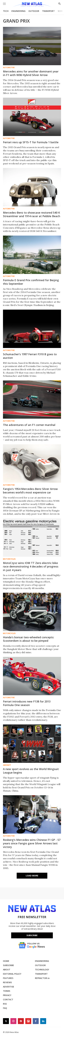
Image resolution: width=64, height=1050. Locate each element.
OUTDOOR (33, 11)
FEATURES (8, 978)
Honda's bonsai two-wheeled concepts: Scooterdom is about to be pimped (28, 639)
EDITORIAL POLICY (12, 973)
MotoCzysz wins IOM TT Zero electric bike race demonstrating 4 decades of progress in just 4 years (30, 566)
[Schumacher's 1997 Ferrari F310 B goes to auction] (32, 329)
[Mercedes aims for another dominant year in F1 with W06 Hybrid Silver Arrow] (32, 46)
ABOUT (6, 969)
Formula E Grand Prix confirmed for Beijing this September (31, 281)
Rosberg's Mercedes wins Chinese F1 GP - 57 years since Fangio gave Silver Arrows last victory (31, 843)
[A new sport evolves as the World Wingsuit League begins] (32, 743)
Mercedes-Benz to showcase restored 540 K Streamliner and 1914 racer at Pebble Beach (31, 214)
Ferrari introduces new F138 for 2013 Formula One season (26, 703)
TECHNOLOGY (42, 969)
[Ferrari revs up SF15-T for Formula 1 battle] (32, 117)
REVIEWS (7, 982)
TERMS (6, 991)
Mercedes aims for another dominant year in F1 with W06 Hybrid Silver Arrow (30, 73)
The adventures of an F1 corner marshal (29, 425)
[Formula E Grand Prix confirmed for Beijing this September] (32, 255)
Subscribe (32, 935)
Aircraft (7, 765)
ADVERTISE (8, 986)
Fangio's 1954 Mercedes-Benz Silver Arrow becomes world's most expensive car (30, 490)
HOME (6, 961)
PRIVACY (7, 995)
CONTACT (8, 999)
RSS (5, 1003)
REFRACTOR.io (42, 978)
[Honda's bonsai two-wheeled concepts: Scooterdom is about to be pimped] (32, 612)
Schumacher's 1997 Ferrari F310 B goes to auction (30, 355)
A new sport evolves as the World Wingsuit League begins (31, 770)
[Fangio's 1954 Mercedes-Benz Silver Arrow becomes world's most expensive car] (32, 463)
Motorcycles (9, 559)
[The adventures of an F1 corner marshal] (32, 399)
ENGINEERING (18, 11)
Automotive (9, 67)
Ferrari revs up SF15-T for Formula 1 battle (30, 142)
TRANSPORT (48, 11)
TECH (5, 11)
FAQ (5, 1008)
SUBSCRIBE (8, 965)
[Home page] (32, 4)
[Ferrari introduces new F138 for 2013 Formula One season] (32, 676)
